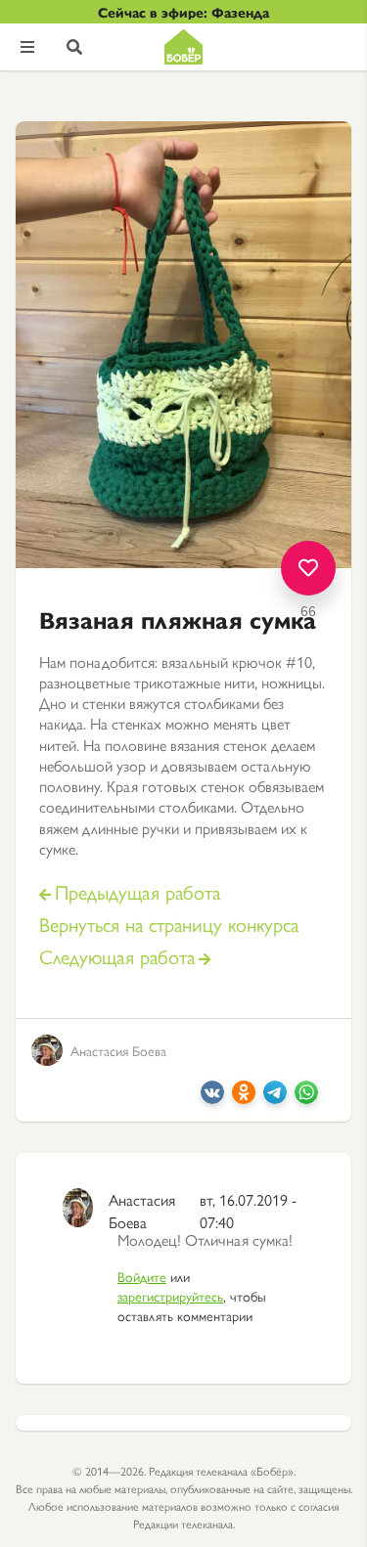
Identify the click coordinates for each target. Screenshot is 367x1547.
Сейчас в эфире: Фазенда (183, 12)
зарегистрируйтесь (170, 1295)
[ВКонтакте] (212, 1097)
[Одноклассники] (243, 1097)
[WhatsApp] (306, 1097)
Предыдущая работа (137, 892)
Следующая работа (117, 957)
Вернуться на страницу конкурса (168, 924)
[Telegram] (275, 1097)
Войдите (141, 1276)
